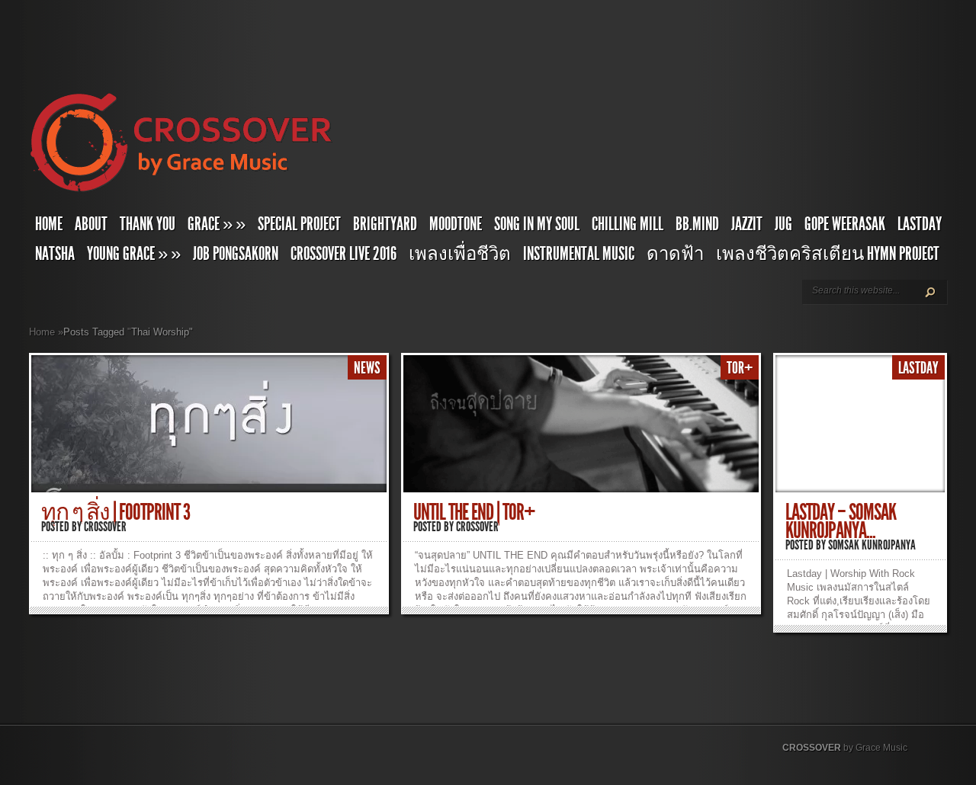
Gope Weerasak (844, 224)
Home (49, 224)
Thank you (147, 224)
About (91, 224)
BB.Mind (697, 224)
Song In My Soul (537, 224)
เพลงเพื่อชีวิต (460, 253)
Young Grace (134, 253)
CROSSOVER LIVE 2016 (343, 253)
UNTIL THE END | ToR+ (474, 512)
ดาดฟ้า (675, 253)
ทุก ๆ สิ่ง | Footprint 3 (115, 512)
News (367, 368)
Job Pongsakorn (235, 253)
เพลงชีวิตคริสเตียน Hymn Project (827, 253)
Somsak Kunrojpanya (872, 545)
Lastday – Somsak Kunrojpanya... (840, 521)
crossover (105, 526)
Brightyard (385, 224)
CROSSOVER (811, 747)
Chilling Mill (627, 224)
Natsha (55, 253)
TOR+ (740, 368)
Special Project (299, 224)
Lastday (919, 224)
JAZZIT (746, 224)
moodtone (455, 224)
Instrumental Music (578, 253)
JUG (783, 224)
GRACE (217, 224)
